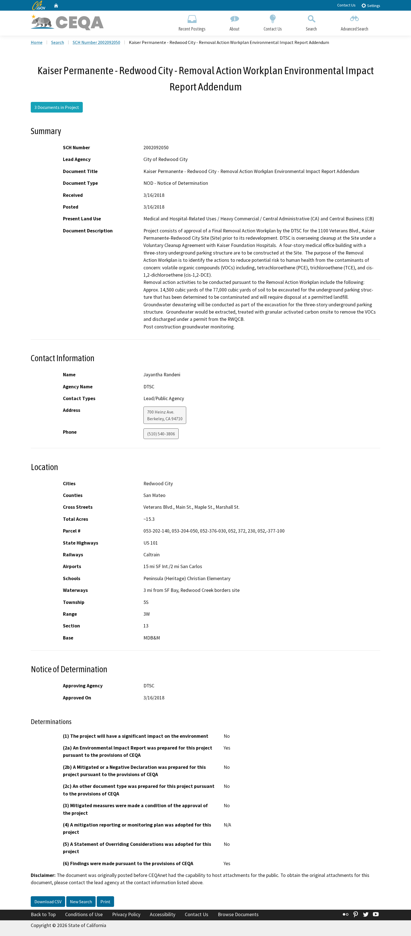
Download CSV (48, 901)
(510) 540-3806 (161, 434)
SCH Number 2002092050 (96, 42)
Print (105, 901)
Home (36, 42)
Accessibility (162, 914)
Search (311, 28)
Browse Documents (238, 914)
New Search (81, 901)
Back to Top (43, 914)
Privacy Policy (126, 914)
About (235, 28)
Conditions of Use (84, 914)
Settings (373, 5)
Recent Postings (192, 28)
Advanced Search (354, 28)
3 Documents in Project (56, 107)
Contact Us (346, 5)
